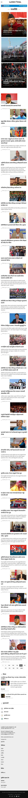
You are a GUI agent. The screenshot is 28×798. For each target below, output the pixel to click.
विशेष (2, 755)
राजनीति (2, 757)
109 (13, 665)
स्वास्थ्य (2, 762)
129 (17, 668)
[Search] (1, 2)
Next (21, 668)
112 (24, 665)
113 (5, 668)
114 (9, 668)
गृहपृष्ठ (2, 748)
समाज (2, 760)
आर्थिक (2, 753)
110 (17, 665)
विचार (2, 764)
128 (13, 668)
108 (9, 665)
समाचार (2, 751)
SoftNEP (24, 792)
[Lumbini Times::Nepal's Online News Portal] (15, 2)
